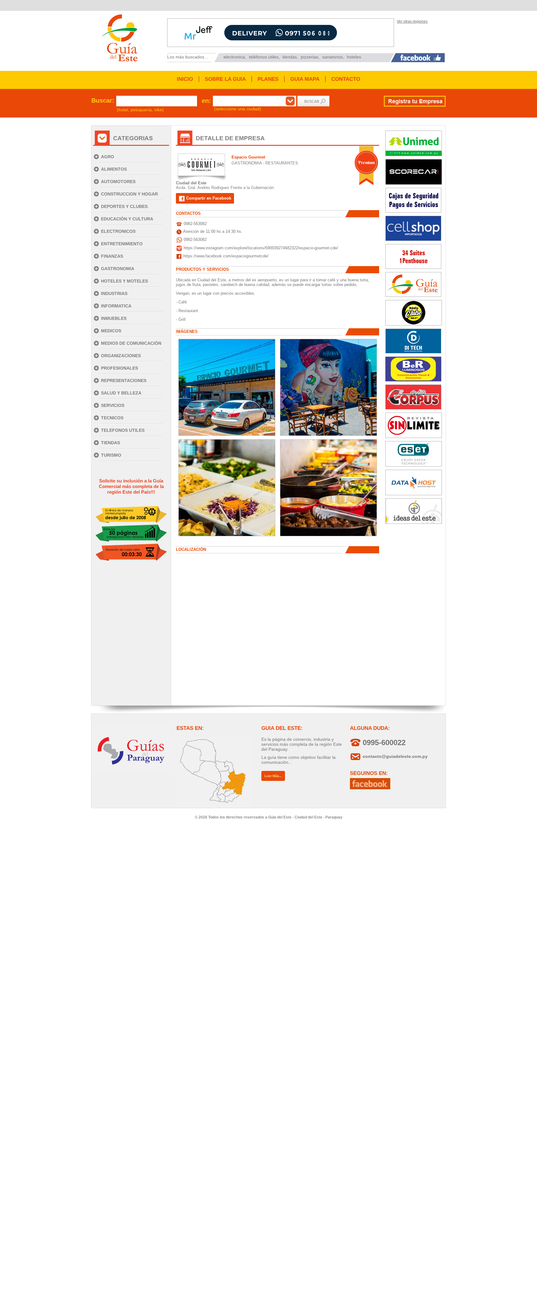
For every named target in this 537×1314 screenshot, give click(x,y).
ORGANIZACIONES (121, 355)
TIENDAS (110, 442)
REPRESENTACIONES (123, 380)
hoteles (354, 56)
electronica (234, 56)
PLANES (268, 79)
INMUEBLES (113, 318)
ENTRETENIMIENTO (122, 243)
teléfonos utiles (263, 56)
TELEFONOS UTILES (123, 430)
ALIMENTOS (114, 169)
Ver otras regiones (412, 21)
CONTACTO (345, 79)
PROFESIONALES (119, 368)
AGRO (107, 156)
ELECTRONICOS (118, 231)
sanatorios (332, 56)
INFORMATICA (116, 305)
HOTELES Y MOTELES (124, 281)
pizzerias (309, 56)
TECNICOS (112, 417)
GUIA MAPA (304, 79)
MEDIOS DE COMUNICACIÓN (131, 343)
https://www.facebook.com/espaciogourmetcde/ (225, 256)
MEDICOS (111, 330)
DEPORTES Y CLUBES (124, 206)
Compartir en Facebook (208, 198)
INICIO (185, 79)
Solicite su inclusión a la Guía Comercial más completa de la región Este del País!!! (131, 486)
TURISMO (111, 455)
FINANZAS (112, 256)
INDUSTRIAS (114, 293)
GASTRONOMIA (117, 268)
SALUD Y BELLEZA (121, 392)
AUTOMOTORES (118, 181)
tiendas (289, 56)
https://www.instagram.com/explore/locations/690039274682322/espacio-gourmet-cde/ (261, 248)
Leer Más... (273, 776)
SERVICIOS (112, 405)
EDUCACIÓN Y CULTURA (127, 218)
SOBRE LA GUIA (225, 79)
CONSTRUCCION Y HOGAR (129, 193)
